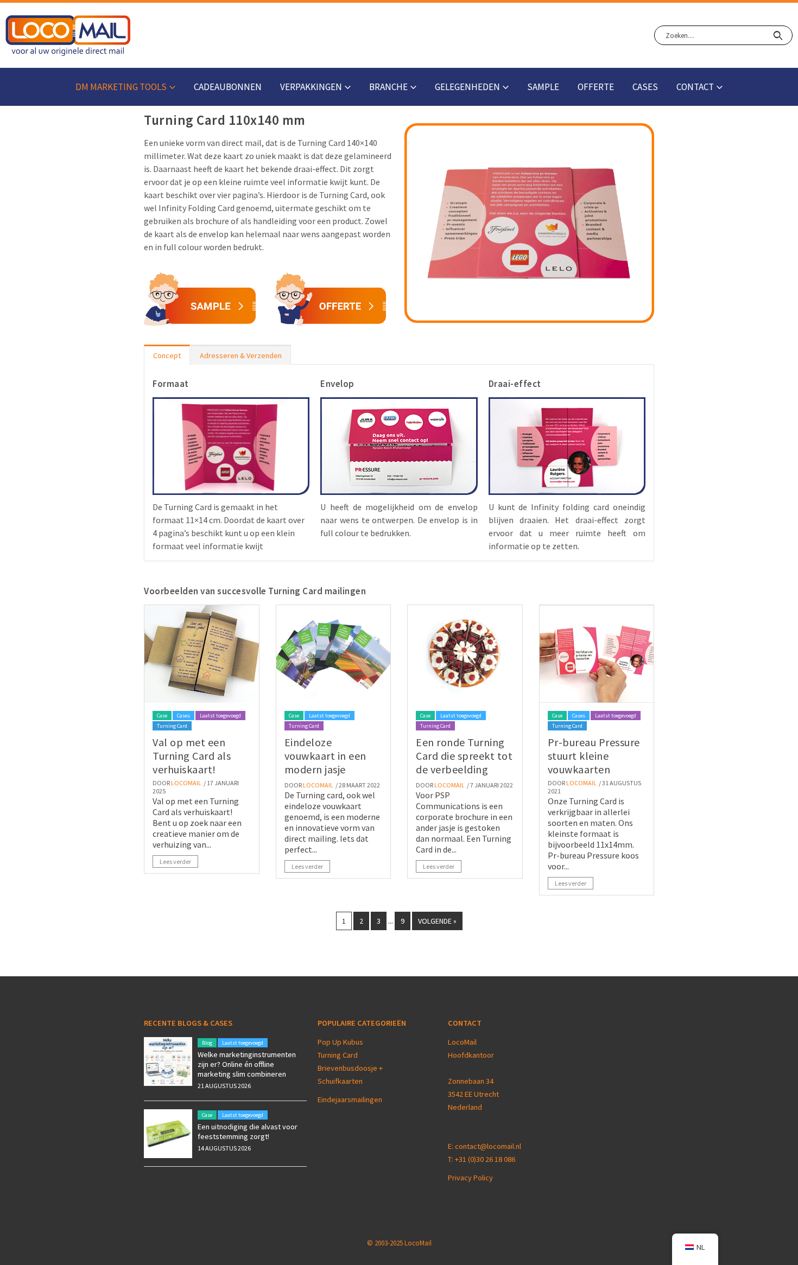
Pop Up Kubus (340, 1042)
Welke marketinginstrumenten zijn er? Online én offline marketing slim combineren (247, 1064)
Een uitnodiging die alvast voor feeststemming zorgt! (247, 1131)
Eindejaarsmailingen (350, 1099)
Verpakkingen (311, 87)
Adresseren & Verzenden (241, 355)
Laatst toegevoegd (220, 715)
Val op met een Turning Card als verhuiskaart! (192, 755)
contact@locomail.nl (488, 1146)
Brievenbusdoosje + (351, 1068)
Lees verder (175, 861)
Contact (695, 87)
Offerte (596, 87)
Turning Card (172, 725)
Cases (645, 87)
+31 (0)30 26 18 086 (485, 1159)
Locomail (186, 783)
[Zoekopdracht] (777, 35)
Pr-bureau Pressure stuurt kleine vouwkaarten (594, 755)
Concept (167, 355)
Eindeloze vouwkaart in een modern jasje (325, 755)
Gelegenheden (467, 87)
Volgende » (437, 921)
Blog (207, 1042)
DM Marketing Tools (121, 87)
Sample (543, 87)
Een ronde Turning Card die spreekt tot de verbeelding (464, 755)
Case (162, 715)
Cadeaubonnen (228, 87)
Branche (388, 87)
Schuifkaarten (340, 1081)
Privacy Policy (470, 1178)
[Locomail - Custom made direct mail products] (68, 35)
